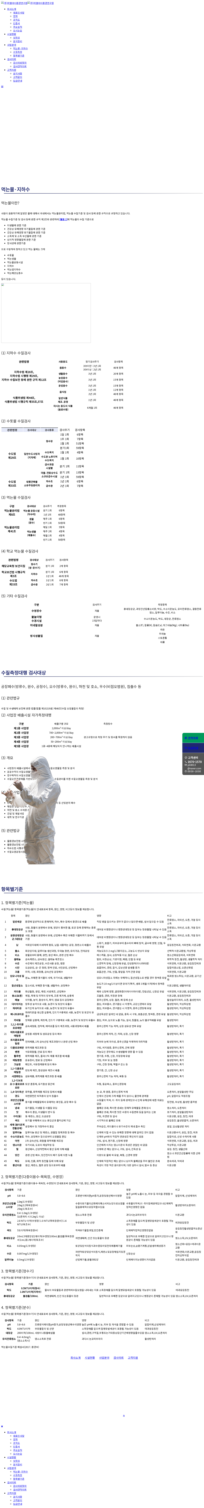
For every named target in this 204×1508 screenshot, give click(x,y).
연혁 (15, 16)
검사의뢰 (11, 59)
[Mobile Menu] (2, 86)
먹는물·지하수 (20, 48)
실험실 (16, 37)
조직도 (16, 19)
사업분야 (11, 45)
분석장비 (17, 41)
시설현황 (11, 34)
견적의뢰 (192, 738)
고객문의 (17, 77)
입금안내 (17, 80)
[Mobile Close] (2, 1426)
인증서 (16, 23)
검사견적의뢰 (20, 66)
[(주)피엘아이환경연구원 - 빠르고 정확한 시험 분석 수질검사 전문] (27, 3)
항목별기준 (18, 55)
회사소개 (11, 9)
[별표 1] (63, 219)
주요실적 (17, 27)
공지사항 (17, 73)
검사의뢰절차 (20, 62)
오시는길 (17, 30)
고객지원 (11, 70)
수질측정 (17, 52)
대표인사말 (18, 12)
